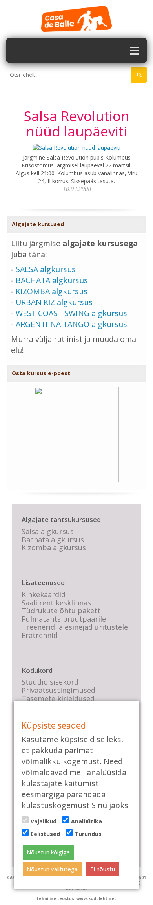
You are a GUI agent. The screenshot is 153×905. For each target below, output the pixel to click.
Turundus (88, 834)
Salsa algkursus (48, 531)
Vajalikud (43, 821)
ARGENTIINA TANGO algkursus (71, 324)
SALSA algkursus (46, 269)
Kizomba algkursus (54, 547)
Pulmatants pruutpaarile (64, 618)
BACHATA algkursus (52, 280)
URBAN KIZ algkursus (54, 302)
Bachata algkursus (53, 539)
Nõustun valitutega (52, 869)
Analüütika (86, 821)
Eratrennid (40, 635)
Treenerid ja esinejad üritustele (75, 627)
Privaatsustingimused (58, 690)
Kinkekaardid (44, 594)
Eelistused (45, 834)
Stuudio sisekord (50, 682)
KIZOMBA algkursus (51, 291)
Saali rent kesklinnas (56, 602)
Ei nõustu (102, 869)
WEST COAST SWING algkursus (71, 313)
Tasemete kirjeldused (58, 698)
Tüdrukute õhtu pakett (61, 610)
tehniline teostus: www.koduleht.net (76, 898)
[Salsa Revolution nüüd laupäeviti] (76, 147)
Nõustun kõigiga (48, 852)
